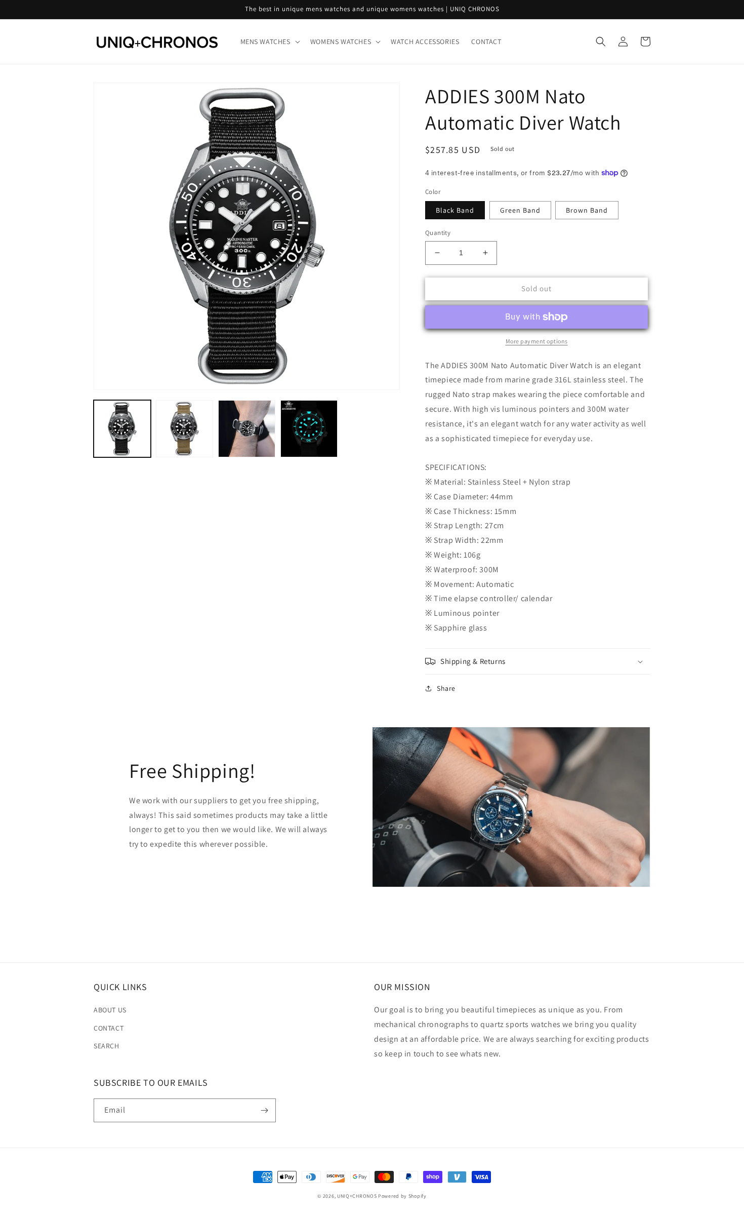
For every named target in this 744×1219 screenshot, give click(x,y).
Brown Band (587, 210)
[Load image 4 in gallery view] (184, 428)
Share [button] (446, 688)
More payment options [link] (537, 341)
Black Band (455, 210)
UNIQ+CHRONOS (357, 1196)
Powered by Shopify (402, 1196)
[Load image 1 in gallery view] (122, 428)
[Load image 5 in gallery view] (246, 428)
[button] (269, 41)
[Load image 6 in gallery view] (309, 428)
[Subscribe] (264, 1110)
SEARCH (106, 1045)
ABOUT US (110, 1009)
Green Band (520, 210)
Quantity (437, 232)
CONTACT (108, 1028)
